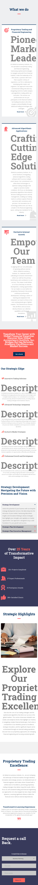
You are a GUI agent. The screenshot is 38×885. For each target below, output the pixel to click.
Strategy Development (10, 505)
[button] (19, 505)
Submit (17, 880)
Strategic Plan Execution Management (16, 531)
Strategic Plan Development (13, 527)
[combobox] (19, 858)
